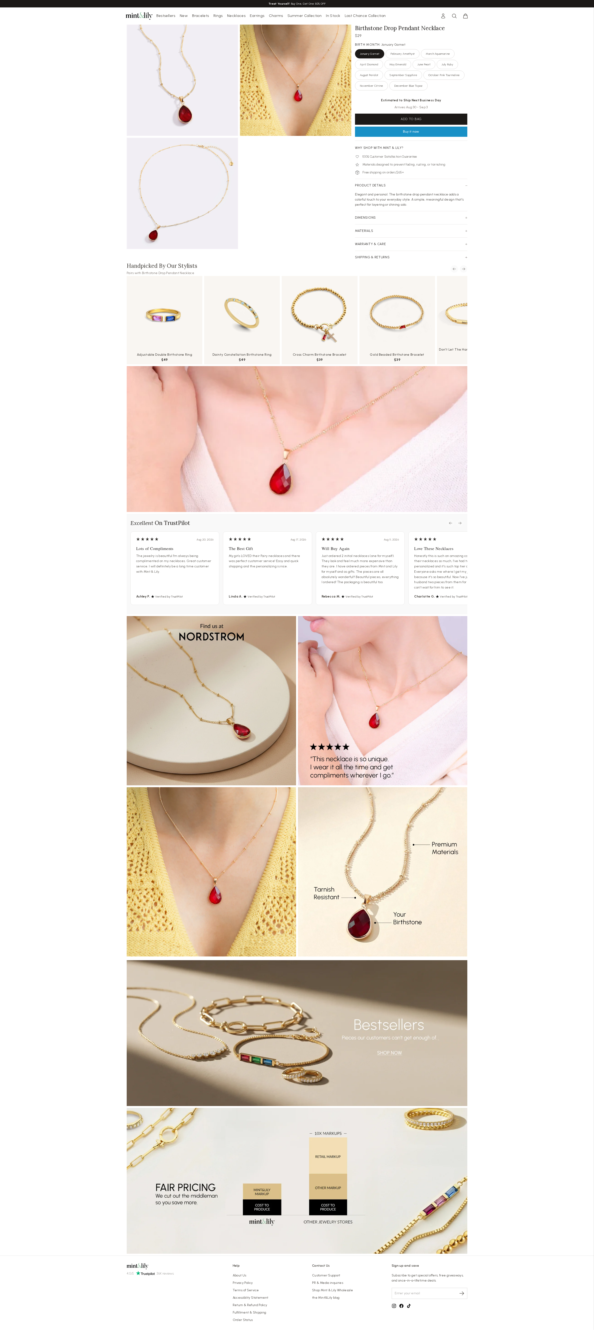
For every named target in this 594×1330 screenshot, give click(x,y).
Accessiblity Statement (250, 1298)
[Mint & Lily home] (139, 16)
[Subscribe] (462, 1293)
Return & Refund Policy (250, 1305)
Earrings (257, 15)
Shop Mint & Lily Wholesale (332, 1290)
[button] (465, 16)
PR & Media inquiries (327, 1283)
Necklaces (236, 15)
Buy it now (411, 132)
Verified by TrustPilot (169, 596)
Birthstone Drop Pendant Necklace (168, 273)
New (184, 15)
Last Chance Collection (365, 15)
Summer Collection (304, 15)
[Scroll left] (454, 269)
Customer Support (326, 1275)
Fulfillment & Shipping (249, 1312)
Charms (276, 15)
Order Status (243, 1320)
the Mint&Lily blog (325, 1298)
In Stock (333, 15)
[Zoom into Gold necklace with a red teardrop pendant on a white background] (182, 80)
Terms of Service (246, 1290)
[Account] (443, 16)
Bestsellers (165, 15)
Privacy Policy (243, 1283)
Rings (218, 15)
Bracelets (200, 15)
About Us (239, 1275)
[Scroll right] (463, 269)
